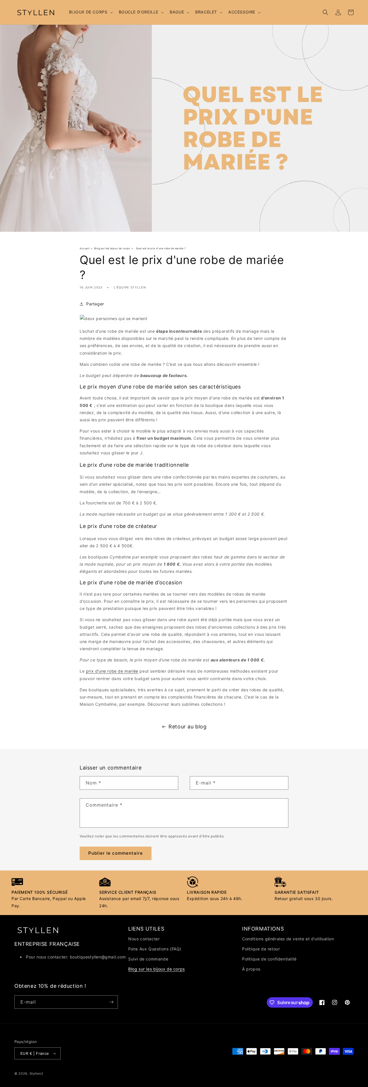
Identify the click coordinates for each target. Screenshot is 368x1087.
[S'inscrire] (111, 1002)
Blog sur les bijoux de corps (156, 969)
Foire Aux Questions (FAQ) (154, 948)
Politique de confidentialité (269, 958)
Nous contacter (144, 938)
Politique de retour (261, 948)
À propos (251, 969)
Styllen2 (36, 1073)
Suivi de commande (148, 958)
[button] (90, 12)
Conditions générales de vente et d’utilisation (288, 938)
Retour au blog (187, 727)
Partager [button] (95, 303)
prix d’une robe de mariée (112, 671)
